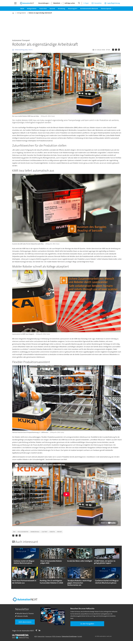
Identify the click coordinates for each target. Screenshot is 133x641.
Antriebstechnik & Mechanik (89, 9)
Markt (22, 9)
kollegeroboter (23, 532)
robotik (52, 532)
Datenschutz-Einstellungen (69, 636)
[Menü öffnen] (15, 3)
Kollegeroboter (31, 9)
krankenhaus (35, 532)
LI (40, 630)
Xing (36, 630)
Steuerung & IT (72, 9)
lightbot (44, 532)
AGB (35, 636)
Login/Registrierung (113, 3)
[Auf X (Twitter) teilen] (116, 49)
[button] (15, 576)
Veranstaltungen (43, 3)
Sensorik (52, 9)
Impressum (48, 636)
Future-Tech (43, 9)
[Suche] (79, 3)
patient (59, 532)
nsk (14, 532)
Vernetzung (61, 9)
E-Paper (86, 3)
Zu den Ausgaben (87, 623)
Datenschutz (41, 636)
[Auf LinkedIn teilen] (119, 49)
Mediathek (56, 3)
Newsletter (98, 3)
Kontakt (80, 636)
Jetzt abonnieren (24, 622)
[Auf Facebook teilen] (113, 49)
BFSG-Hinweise (56, 636)
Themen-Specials (106, 9)
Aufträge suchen (70, 3)
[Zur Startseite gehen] (27, 3)
